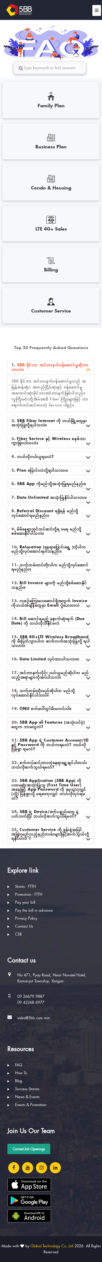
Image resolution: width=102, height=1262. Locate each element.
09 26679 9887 (30, 996)
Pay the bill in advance (33, 910)
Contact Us (23, 926)
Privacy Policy (25, 918)
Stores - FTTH (25, 886)
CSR (18, 934)
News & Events (27, 1096)
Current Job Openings (29, 1149)
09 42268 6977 (30, 1002)
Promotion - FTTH (28, 894)
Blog (18, 1080)
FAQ (18, 1065)
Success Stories (26, 1088)
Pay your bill (24, 902)
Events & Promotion (30, 1104)
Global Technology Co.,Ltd (51, 1246)
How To (20, 1073)
